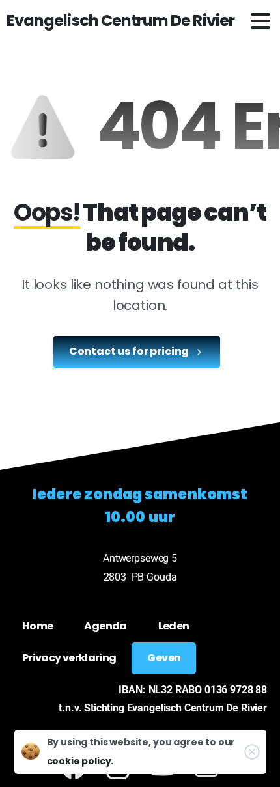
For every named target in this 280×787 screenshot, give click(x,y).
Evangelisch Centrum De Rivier (120, 20)
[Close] (252, 751)
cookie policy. (80, 760)
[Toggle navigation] (260, 21)
